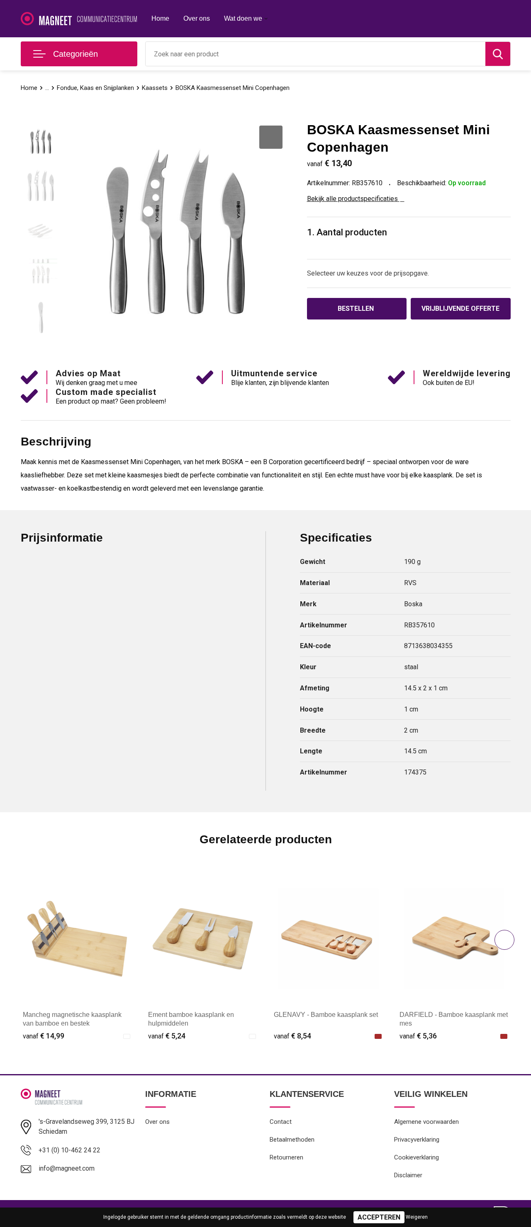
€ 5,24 (166, 1035)
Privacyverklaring (416, 1139)
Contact (281, 1121)
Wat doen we (243, 18)
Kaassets (155, 88)
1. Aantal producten (347, 232)
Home (160, 18)
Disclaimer (408, 1175)
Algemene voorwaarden (426, 1121)
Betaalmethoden (292, 1139)
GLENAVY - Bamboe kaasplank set (326, 1014)
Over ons (196, 18)
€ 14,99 (43, 1035)
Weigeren (417, 1217)
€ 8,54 (292, 1035)
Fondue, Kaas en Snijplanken (95, 88)
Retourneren (286, 1157)
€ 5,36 (418, 1035)
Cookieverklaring (416, 1157)
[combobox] (315, 54)
